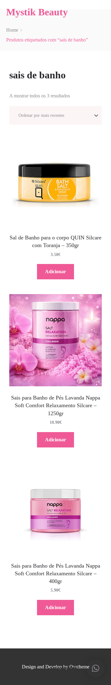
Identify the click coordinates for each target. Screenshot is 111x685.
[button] (95, 668)
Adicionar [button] (55, 271)
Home (12, 30)
